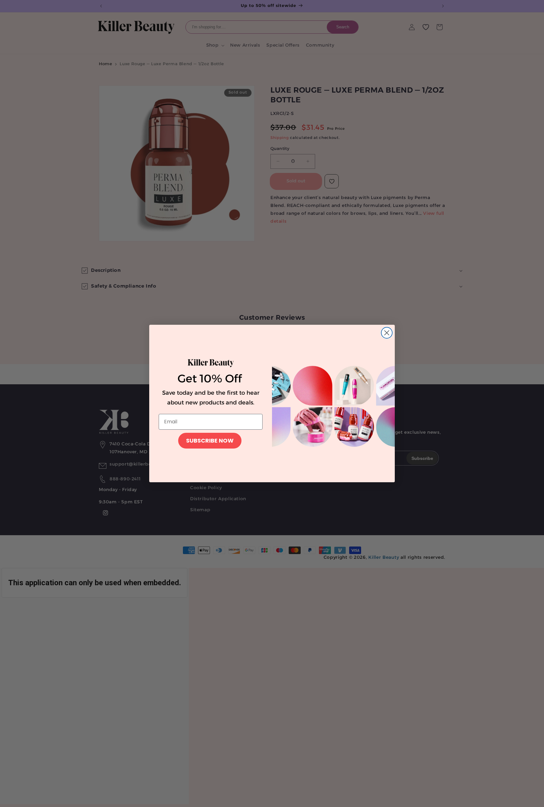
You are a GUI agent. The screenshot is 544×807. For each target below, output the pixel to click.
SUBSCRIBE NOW (210, 440)
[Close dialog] (386, 332)
